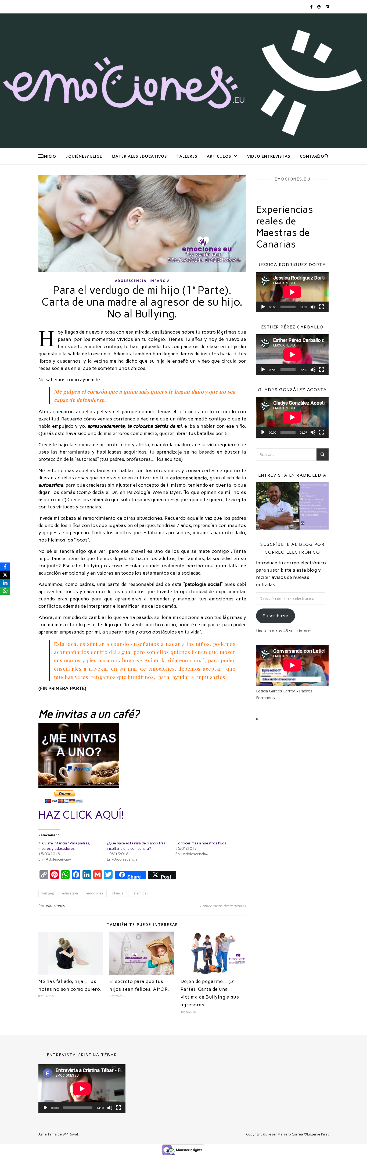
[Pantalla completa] (321, 307)
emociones (94, 893)
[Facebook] (5, 566)
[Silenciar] (313, 307)
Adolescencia (130, 280)
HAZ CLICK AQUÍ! (81, 814)
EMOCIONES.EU (292, 179)
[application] (292, 292)
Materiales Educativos (139, 156)
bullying (48, 893)
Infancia (160, 280)
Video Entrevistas (268, 156)
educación (70, 893)
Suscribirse (275, 616)
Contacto (312, 156)
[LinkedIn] (5, 583)
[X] (5, 575)
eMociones (55, 905)
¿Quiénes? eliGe (84, 156)
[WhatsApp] (5, 591)
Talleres (187, 156)
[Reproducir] (263, 307)
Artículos (219, 156)
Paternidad (140, 893)
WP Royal (70, 1134)
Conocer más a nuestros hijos (200, 843)
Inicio (49, 156)
